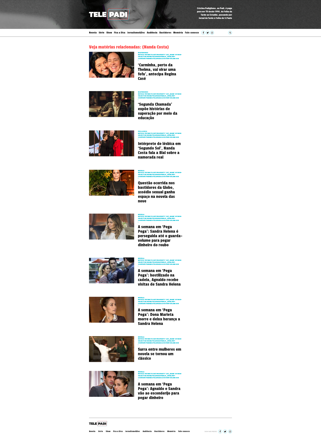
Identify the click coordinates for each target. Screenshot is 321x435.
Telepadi (109, 14)
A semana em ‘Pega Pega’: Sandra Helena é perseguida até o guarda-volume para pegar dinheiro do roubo (160, 236)
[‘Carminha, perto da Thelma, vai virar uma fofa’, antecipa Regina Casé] (111, 64)
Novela (93, 32)
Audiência (152, 32)
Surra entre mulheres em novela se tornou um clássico (159, 354)
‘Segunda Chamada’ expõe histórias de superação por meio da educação (157, 111)
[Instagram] (212, 33)
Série (101, 32)
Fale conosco (192, 32)
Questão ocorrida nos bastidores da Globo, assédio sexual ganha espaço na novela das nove (156, 192)
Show (109, 32)
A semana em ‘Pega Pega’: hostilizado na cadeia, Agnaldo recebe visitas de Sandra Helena (159, 277)
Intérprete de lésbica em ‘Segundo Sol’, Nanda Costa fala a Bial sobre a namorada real (159, 150)
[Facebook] (203, 33)
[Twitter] (208, 33)
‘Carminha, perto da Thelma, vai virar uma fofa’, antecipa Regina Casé (157, 72)
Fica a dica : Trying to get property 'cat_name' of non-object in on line (160, 134)
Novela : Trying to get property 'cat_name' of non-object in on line (160, 174)
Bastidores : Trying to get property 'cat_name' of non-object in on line (160, 56)
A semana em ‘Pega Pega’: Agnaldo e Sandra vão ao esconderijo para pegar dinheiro (159, 391)
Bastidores (165, 32)
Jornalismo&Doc (136, 32)
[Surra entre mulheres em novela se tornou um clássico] (111, 348)
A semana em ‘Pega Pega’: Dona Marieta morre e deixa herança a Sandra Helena (159, 317)
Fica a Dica (119, 32)
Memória (178, 32)
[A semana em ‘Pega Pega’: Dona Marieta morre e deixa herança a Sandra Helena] (111, 309)
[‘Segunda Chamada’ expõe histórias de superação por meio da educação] (111, 103)
